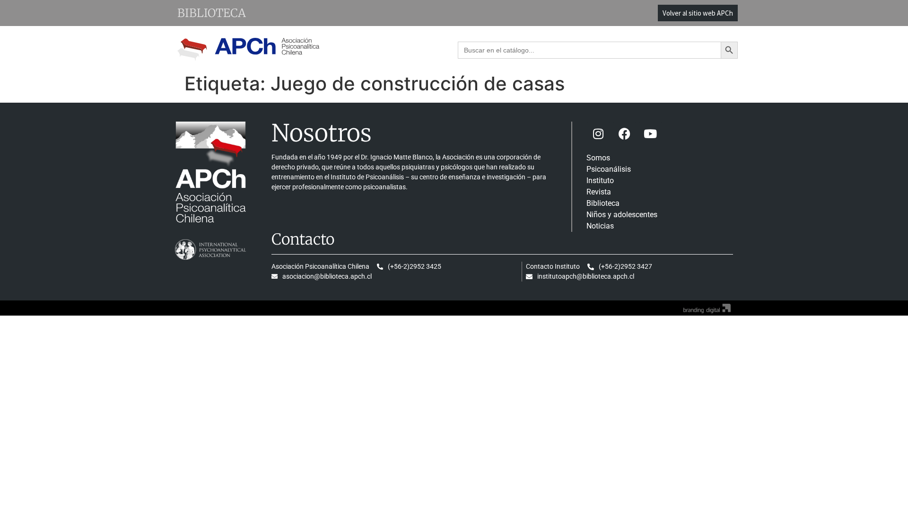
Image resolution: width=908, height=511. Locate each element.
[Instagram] (598, 133)
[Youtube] (650, 133)
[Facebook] (624, 133)
